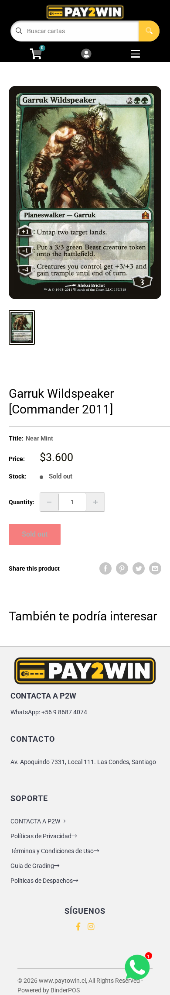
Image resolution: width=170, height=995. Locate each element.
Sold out (35, 534)
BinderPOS (65, 990)
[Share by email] (155, 568)
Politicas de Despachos (41, 880)
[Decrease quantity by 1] (49, 502)
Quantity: (21, 502)
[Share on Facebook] (105, 568)
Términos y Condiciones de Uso (52, 850)
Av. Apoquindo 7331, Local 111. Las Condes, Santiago (83, 761)
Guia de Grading (32, 865)
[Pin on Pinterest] (122, 568)
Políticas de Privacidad (40, 836)
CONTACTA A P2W (35, 821)
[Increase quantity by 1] (95, 502)
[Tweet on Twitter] (139, 568)
